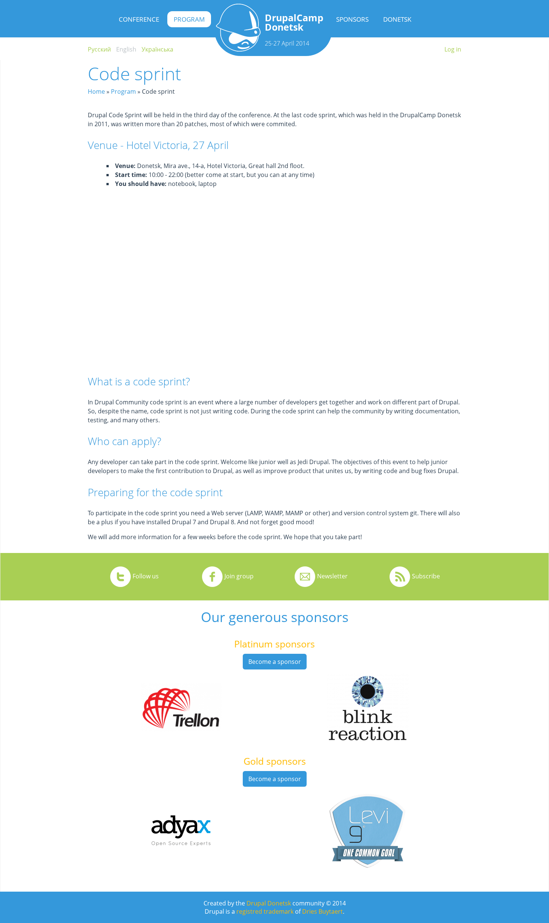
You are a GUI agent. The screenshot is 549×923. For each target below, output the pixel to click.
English (126, 49)
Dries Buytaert (322, 911)
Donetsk (397, 19)
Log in (452, 49)
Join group (239, 576)
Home (96, 91)
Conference (139, 19)
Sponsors (352, 19)
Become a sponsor (274, 662)
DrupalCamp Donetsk (294, 22)
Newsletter (332, 576)
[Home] (238, 49)
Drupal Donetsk (268, 903)
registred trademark (265, 911)
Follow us (146, 576)
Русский (99, 49)
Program (189, 19)
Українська (157, 49)
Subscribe (426, 576)
